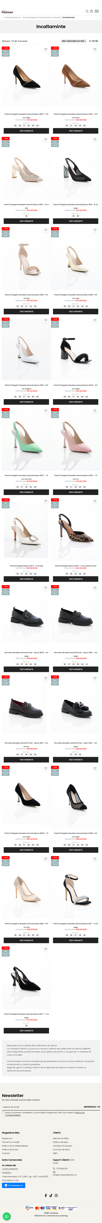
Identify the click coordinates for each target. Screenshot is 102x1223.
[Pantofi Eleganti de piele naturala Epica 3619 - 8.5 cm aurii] (75, 259)
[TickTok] (51, 1195)
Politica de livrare (10, 1149)
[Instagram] (56, 1195)
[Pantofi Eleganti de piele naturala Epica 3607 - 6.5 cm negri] (26, 78)
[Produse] (97, 12)
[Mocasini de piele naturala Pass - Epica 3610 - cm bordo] (26, 707)
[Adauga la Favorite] (45, 49)
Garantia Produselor (62, 1146)
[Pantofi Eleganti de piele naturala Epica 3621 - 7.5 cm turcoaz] (26, 440)
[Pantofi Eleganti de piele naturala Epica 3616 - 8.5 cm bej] (26, 888)
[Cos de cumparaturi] (91, 11)
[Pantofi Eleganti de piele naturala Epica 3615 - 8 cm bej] (26, 169)
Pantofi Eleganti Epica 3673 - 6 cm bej (26, 566)
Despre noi (7, 1138)
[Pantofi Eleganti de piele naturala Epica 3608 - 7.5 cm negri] (26, 797)
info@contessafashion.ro (64, 1175)
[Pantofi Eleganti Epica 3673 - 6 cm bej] (26, 530)
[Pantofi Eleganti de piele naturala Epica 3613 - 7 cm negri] (26, 978)
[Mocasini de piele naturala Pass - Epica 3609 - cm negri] (26, 617)
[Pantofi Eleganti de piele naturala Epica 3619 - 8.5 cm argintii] (26, 349)
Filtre (94, 41)
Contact (6, 1153)
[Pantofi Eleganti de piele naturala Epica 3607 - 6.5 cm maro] (75, 78)
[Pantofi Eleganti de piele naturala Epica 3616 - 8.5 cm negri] (75, 797)
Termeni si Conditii (10, 1142)
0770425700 (61, 1168)
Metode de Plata (61, 1138)
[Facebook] (46, 1195)
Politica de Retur (60, 1142)
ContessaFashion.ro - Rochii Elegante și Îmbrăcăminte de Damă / (33, 17)
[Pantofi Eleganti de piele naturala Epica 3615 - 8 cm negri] (75, 169)
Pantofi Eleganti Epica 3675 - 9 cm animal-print (75, 566)
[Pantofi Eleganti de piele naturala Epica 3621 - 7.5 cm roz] (75, 440)
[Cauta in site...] (87, 11)
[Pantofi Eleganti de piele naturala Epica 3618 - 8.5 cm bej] (26, 259)
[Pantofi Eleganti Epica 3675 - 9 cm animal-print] (75, 530)
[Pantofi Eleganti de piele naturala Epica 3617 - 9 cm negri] (75, 888)
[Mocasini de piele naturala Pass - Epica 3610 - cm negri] (75, 617)
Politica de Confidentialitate (15, 1146)
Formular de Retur (61, 1149)
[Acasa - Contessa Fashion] (12, 11)
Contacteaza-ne (15, 1185)
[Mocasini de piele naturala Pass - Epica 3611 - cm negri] (75, 707)
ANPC (55, 1153)
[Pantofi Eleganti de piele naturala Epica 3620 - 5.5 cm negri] (75, 349)
